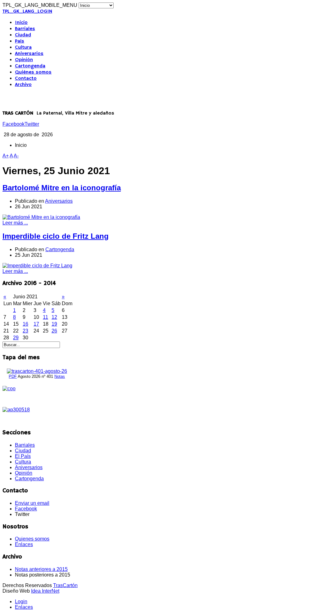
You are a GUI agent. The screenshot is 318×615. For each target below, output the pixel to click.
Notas (59, 376)
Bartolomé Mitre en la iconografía (61, 187)
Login (21, 601)
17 (36, 324)
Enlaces (24, 544)
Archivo (23, 85)
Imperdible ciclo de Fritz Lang (55, 236)
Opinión (24, 60)
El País (23, 456)
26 (54, 330)
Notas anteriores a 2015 (41, 569)
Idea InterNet (45, 591)
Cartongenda (30, 66)
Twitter (32, 124)
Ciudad (23, 35)
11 (45, 317)
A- (16, 155)
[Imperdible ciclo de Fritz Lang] (37, 265)
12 (54, 317)
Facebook (13, 124)
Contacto (26, 78)
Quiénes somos (33, 72)
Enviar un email (32, 503)
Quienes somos (32, 538)
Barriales (25, 29)
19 (54, 324)
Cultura (23, 47)
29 (16, 337)
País (19, 41)
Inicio (21, 23)
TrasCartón (65, 585)
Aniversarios (29, 54)
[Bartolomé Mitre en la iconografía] (41, 217)
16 (25, 324)
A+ (5, 155)
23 (25, 330)
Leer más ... (15, 222)
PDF (13, 376)
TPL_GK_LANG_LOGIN (27, 11)
